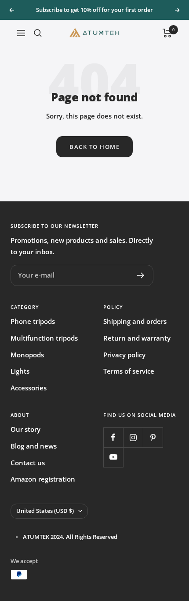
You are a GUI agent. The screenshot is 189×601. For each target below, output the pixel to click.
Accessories (29, 387)
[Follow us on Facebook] (113, 437)
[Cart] (167, 33)
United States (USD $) (45, 511)
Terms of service (128, 371)
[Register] (141, 275)
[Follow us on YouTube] (113, 457)
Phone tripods (33, 321)
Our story (25, 429)
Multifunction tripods (44, 338)
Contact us (28, 462)
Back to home (94, 147)
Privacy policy (124, 354)
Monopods (27, 354)
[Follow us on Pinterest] (153, 437)
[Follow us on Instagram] (133, 437)
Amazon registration (43, 479)
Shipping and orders (135, 321)
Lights (20, 371)
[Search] (38, 33)
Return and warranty (137, 338)
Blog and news (34, 445)
